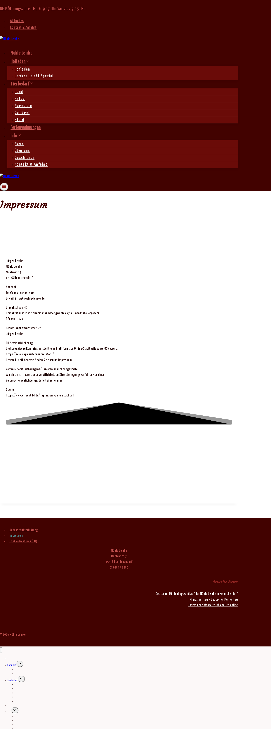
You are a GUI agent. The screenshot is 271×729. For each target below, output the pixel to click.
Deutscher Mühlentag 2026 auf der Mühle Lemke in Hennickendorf (197, 594)
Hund (19, 92)
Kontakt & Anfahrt (23, 28)
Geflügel (22, 113)
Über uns (22, 151)
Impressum (16, 535)
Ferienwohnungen (26, 127)
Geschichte (24, 158)
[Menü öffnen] (4, 187)
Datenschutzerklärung (24, 530)
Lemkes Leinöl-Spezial (34, 76)
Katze (20, 99)
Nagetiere (23, 106)
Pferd (19, 120)
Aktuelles (17, 21)
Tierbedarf (12, 680)
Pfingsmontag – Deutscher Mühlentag (214, 599)
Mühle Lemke (21, 53)
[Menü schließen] (1, 650)
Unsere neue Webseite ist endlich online (213, 605)
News (19, 144)
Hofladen (22, 69)
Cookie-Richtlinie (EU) (23, 541)
